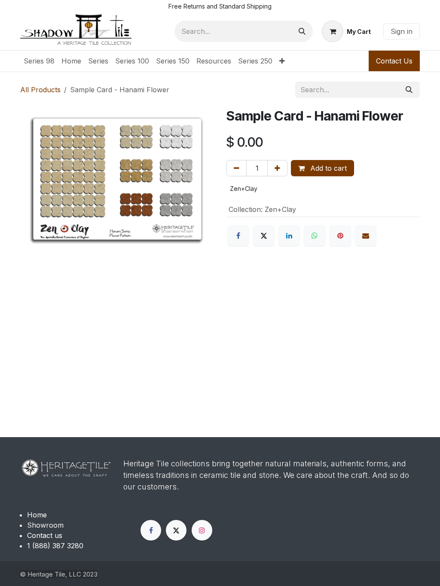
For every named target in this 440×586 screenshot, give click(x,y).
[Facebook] (238, 235)
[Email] (365, 235)
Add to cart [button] (327, 168)
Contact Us (394, 61)
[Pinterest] (340, 235)
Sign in (401, 31)
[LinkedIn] (289, 235)
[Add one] (277, 168)
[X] (264, 235)
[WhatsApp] (314, 235)
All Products (40, 89)
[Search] (302, 31)
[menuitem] (39, 60)
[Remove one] (236, 168)
